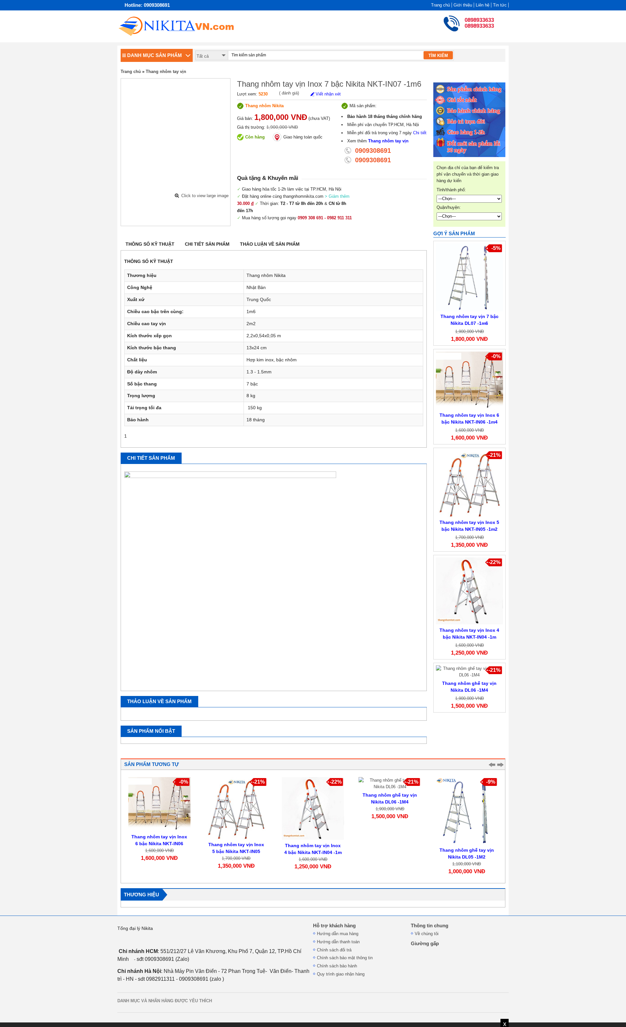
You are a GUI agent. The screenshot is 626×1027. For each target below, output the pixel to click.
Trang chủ (440, 5)
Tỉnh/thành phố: (451, 189)
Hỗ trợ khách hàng (334, 925)
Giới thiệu (463, 5)
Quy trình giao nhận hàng (341, 974)
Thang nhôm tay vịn (166, 71)
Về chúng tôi (427, 933)
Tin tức (500, 5)
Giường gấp (425, 943)
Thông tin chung (429, 925)
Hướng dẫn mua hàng (337, 933)
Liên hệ (482, 5)
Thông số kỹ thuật (150, 244)
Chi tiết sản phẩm (207, 244)
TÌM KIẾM (438, 55)
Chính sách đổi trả (334, 949)
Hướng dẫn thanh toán (338, 941)
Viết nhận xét (327, 94)
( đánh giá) (289, 93)
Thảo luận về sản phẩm (270, 244)
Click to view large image (205, 195)
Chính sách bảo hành (337, 965)
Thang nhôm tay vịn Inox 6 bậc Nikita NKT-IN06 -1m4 (159, 843)
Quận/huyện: (449, 207)
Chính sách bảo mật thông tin (345, 957)
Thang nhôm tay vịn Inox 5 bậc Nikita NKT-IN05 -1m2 (236, 851)
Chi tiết (419, 132)
